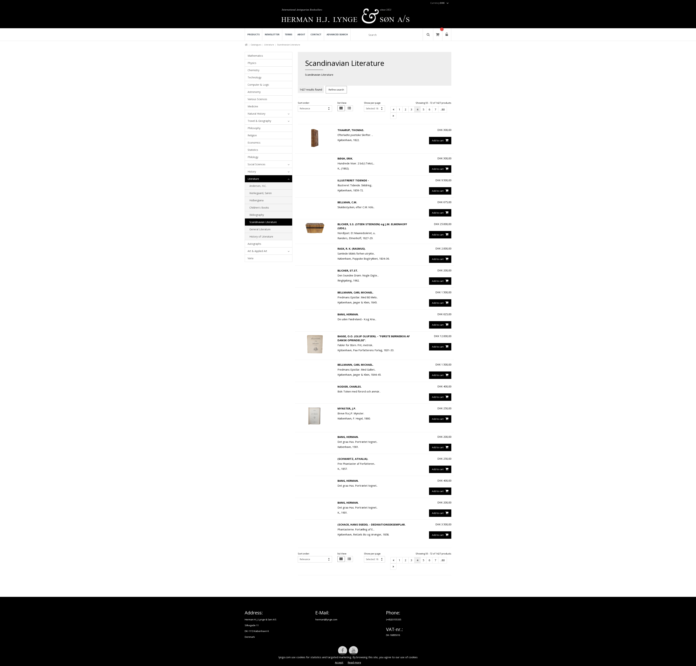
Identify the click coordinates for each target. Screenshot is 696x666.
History (252, 171)
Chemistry (253, 70)
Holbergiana (256, 200)
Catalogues (256, 44)
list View (341, 102)
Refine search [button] (336, 89)
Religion (252, 135)
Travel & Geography (259, 121)
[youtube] (353, 650)
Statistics (253, 150)
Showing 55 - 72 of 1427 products (433, 102)
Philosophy (254, 128)
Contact (315, 34)
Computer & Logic (258, 84)
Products (253, 34)
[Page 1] (393, 109)
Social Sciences (256, 164)
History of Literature (261, 236)
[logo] (348, 17)
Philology (253, 157)
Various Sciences (257, 99)
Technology (254, 77)
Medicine (253, 106)
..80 (443, 109)
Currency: (437, 3)
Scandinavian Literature (263, 222)
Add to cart (438, 140)
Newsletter (272, 34)
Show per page (372, 102)
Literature (269, 44)
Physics (252, 63)
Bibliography (256, 215)
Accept (339, 662)
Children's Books (259, 207)
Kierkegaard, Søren (260, 193)
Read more (354, 662)
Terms (288, 34)
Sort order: (304, 102)
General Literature (260, 229)
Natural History (256, 113)
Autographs (254, 243)
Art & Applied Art (257, 251)
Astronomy (254, 92)
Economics (254, 142)
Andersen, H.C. (257, 186)
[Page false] (393, 116)
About (301, 34)
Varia (250, 258)
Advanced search (337, 34)
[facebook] (342, 650)
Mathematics (255, 55)
